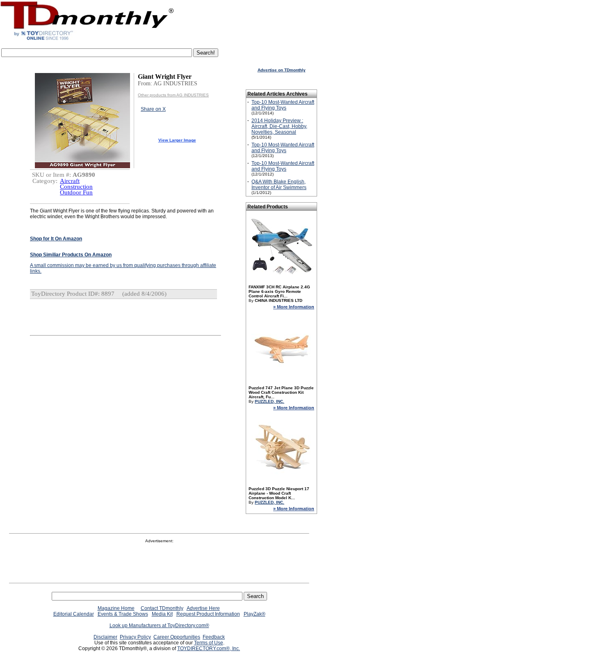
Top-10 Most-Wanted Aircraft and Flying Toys (282, 105)
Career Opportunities (176, 637)
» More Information (293, 306)
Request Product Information (208, 614)
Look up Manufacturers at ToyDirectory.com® (159, 625)
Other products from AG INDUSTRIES (173, 95)
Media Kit (162, 614)
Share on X (153, 109)
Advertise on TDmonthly (282, 70)
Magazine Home (116, 608)
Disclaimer (105, 637)
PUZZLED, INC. (269, 401)
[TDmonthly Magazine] (87, 40)
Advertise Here (203, 608)
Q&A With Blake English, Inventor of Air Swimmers (278, 184)
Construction (76, 186)
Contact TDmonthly (162, 608)
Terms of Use (208, 643)
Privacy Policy (135, 637)
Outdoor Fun (76, 192)
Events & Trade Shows (123, 614)
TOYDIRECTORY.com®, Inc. (208, 648)
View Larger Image (177, 140)
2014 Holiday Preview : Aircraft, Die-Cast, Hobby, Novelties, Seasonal (279, 126)
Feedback (214, 637)
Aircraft (70, 181)
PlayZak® (254, 614)
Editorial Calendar (73, 614)
